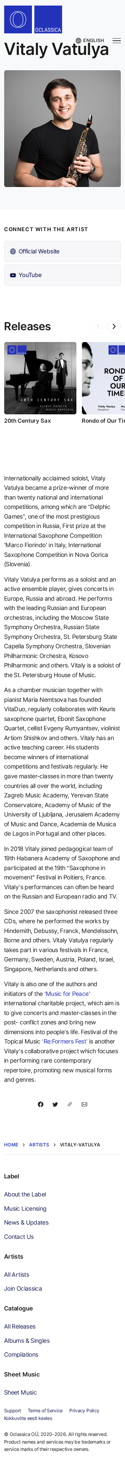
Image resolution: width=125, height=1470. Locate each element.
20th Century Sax (27, 420)
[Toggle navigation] (116, 40)
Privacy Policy (84, 1410)
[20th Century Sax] (40, 378)
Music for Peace (67, 993)
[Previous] (98, 326)
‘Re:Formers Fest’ (65, 1041)
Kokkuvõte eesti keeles (28, 1418)
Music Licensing (25, 1208)
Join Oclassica (23, 1288)
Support (12, 1410)
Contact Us (19, 1236)
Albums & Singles (27, 1340)
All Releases (19, 1326)
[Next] (114, 326)
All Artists (16, 1274)
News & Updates (26, 1222)
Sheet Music (20, 1392)
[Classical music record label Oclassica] (37, 21)
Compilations (21, 1354)
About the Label (25, 1194)
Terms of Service (45, 1410)
